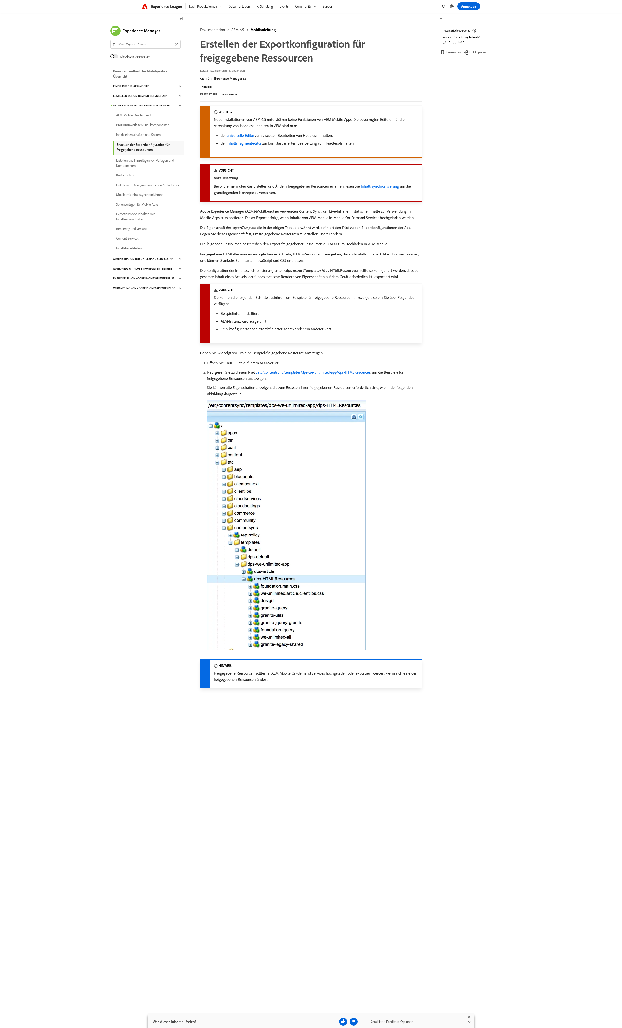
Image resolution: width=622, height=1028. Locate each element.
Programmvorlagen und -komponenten (142, 125)
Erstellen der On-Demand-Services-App (140, 95)
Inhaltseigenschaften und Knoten (138, 134)
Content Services (127, 238)
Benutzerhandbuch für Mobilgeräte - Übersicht (140, 74)
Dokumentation (212, 29)
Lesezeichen (453, 52)
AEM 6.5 (237, 29)
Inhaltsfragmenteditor (244, 143)
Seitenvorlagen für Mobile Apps (137, 204)
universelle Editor (240, 135)
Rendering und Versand (131, 229)
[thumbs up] (343, 1022)
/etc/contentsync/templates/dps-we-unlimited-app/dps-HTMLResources (313, 372)
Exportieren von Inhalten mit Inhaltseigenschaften (135, 216)
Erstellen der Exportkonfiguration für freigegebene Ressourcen (143, 147)
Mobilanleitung (263, 29)
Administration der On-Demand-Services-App (143, 259)
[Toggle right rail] (440, 19)
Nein (461, 42)
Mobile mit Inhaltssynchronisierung (139, 195)
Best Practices (125, 175)
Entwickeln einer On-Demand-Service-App (141, 105)
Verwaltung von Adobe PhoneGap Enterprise (144, 288)
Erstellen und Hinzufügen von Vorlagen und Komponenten (145, 163)
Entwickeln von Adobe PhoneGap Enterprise (143, 278)
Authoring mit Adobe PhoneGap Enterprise (142, 268)
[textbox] (145, 44)
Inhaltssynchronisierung (380, 186)
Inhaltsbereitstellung (129, 248)
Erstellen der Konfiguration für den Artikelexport (148, 185)
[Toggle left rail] (181, 19)
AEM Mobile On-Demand (133, 115)
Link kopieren (477, 52)
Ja (449, 42)
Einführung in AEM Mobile (131, 86)
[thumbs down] (354, 1022)
